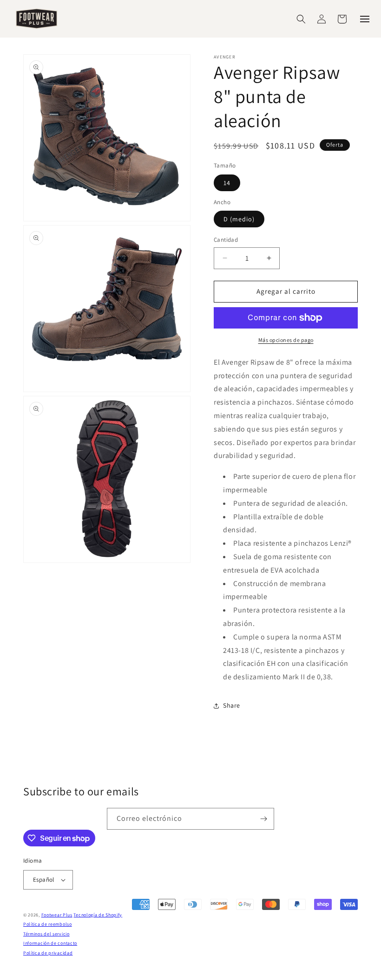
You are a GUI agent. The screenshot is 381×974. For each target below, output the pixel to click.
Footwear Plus (56, 915)
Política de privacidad (47, 953)
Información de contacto (50, 943)
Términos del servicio (46, 934)
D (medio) (239, 219)
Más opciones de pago (286, 339)
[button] (301, 19)
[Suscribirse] (263, 819)
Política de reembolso (47, 924)
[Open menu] (365, 19)
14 (226, 183)
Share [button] (231, 705)
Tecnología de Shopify (97, 915)
